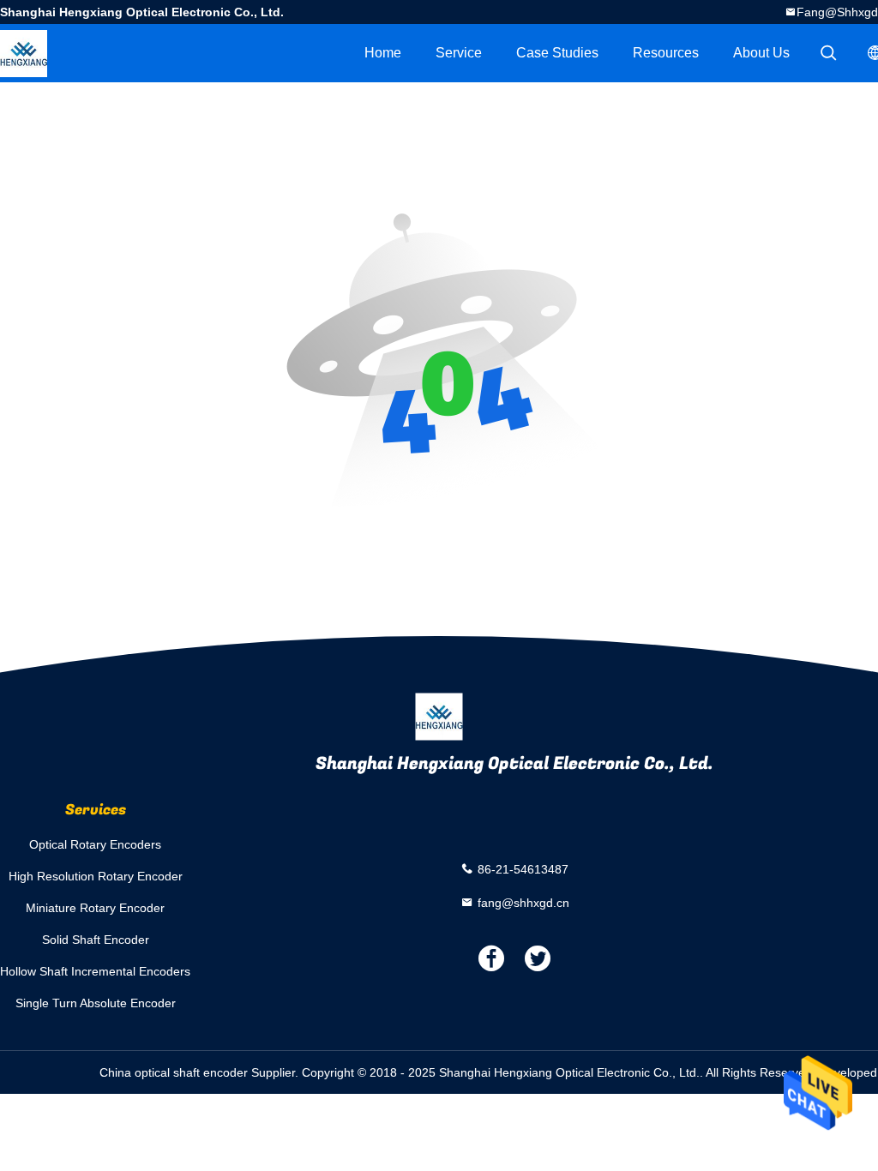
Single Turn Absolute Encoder (95, 1003)
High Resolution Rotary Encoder (96, 876)
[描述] (828, 53)
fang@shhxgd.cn (523, 902)
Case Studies (557, 52)
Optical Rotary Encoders (95, 844)
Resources (666, 52)
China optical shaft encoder (173, 1072)
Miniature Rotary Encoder (95, 908)
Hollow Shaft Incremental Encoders (95, 971)
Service (459, 52)
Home (382, 52)
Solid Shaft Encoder (95, 939)
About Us (761, 52)
